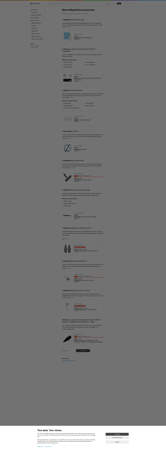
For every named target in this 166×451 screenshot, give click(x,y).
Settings (117, 442)
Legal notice (40, 446)
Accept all (117, 434)
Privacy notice (48, 446)
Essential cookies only (117, 437)
